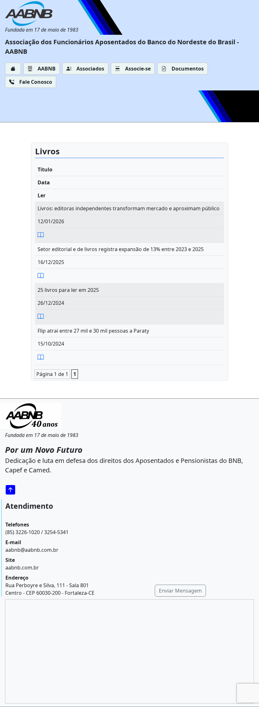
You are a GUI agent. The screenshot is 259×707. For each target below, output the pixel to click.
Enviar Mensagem (180, 590)
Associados (90, 68)
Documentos (188, 68)
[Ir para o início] (12, 490)
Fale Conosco (35, 81)
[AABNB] (41, 13)
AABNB (47, 68)
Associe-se (138, 68)
